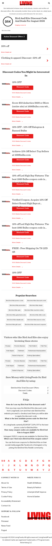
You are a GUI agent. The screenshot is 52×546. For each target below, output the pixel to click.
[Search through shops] (49, 3)
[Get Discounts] (6, 89)
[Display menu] (3, 3)
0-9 (3, 460)
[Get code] (47, 48)
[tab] (14, 37)
